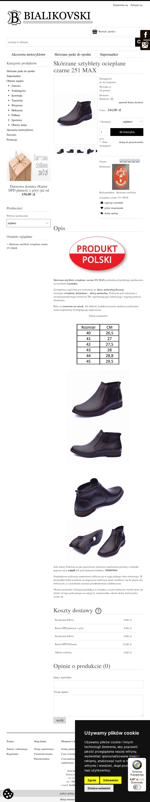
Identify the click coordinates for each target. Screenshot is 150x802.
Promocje (12, 139)
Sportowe (17, 120)
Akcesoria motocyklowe (20, 130)
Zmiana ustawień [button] (99, 788)
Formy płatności (70, 749)
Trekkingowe (19, 90)
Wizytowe (17, 105)
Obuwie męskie (15, 81)
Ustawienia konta (43, 754)
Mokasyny (17, 110)
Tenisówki (17, 100)
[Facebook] (145, 34)
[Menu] (143, 760)
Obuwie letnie (19, 125)
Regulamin (12, 754)
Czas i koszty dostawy (73, 754)
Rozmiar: (105, 121)
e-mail (71, 570)
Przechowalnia (41, 758)
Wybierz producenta (17, 215)
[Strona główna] (51, 17)
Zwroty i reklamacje (17, 749)
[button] (111, 202)
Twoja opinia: (61, 692)
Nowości (11, 135)
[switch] (137, 787)
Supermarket (14, 76)
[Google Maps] (145, 44)
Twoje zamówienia (44, 749)
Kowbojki (17, 95)
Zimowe (16, 86)
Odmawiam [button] (110, 780)
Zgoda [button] (92, 780)
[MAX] (120, 176)
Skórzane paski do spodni (21, 71)
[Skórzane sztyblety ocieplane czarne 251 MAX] (60, 150)
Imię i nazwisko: (63, 677)
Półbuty (16, 115)
